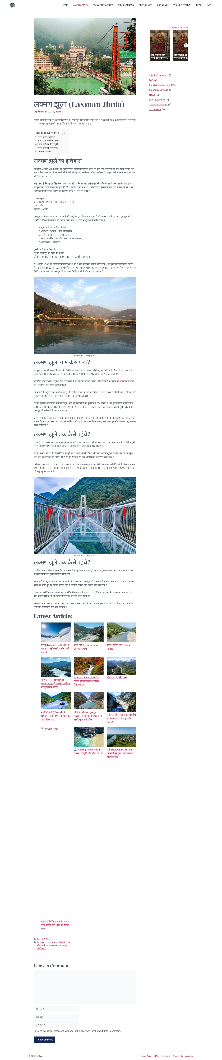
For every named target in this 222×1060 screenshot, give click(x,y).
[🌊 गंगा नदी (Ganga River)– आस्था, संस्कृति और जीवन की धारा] (89, 737)
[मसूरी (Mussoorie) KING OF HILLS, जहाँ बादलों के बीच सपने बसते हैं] (56, 632)
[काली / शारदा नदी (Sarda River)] (121, 632)
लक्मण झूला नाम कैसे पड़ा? (48, 140)
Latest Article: (45, 151)
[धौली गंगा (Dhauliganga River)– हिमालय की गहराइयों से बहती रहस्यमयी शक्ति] (89, 701)
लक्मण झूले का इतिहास (46, 137)
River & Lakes (145, 5)
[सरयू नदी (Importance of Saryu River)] (89, 632)
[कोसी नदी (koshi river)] (121, 666)
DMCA (156, 1056)
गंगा (121, 381)
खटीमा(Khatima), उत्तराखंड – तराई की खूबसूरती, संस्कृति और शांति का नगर (120, 753)
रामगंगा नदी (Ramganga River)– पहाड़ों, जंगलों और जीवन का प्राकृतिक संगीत (55, 683)
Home (65, 5)
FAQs (209, 5)
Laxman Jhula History (60, 942)
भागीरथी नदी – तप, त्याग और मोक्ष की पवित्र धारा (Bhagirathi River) (121, 718)
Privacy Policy (146, 1056)
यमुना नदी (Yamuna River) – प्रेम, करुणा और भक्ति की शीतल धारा (55, 925)
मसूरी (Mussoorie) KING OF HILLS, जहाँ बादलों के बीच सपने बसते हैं (55, 649)
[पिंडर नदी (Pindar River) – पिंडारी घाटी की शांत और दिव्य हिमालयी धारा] (89, 666)
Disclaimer (166, 1056)
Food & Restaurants (103, 5)
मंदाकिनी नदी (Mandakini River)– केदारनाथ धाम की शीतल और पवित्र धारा (55, 716)
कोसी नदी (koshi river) (117, 677)
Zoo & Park (162, 5)
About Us (189, 1056)
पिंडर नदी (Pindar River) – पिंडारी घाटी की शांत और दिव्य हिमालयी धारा (86, 681)
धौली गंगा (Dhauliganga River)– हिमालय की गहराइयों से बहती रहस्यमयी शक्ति (88, 716)
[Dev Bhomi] (12, 5)
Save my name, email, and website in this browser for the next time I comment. (79, 1030)
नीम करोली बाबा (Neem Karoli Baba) (52, 945)
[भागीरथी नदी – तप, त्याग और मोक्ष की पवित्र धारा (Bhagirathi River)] (121, 702)
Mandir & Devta (80, 5)
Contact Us (178, 1056)
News (198, 5)
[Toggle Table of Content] (63, 133)
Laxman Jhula (43, 942)
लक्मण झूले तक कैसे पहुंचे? (48, 144)
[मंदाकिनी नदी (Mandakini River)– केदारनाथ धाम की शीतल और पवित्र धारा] (56, 701)
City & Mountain (126, 5)
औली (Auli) (41, 948)
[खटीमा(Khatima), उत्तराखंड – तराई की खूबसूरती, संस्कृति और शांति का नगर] (121, 737)
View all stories (180, 27)
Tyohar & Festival (182, 5)
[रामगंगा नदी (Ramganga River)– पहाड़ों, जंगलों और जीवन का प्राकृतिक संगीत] (56, 667)
